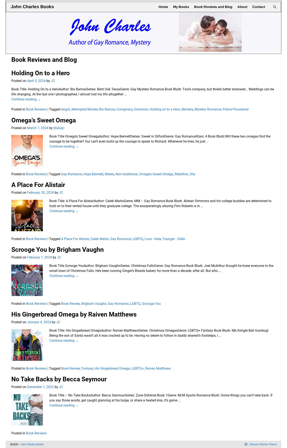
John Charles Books (32, 6)
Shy (192, 174)
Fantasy (87, 368)
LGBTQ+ (137, 368)
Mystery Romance (208, 109)
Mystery (187, 109)
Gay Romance (71, 174)
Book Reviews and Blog (213, 7)
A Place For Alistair (38, 184)
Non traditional (127, 174)
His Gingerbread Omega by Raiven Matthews (74, 314)
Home (163, 7)
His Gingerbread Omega (112, 368)
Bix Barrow (107, 109)
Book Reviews (36, 109)
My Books (181, 7)
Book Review (70, 304)
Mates (109, 174)
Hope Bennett (93, 174)
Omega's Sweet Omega (156, 174)
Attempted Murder (84, 109)
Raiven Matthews (158, 368)
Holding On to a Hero (40, 73)
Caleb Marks (99, 239)
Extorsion (141, 109)
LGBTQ (138, 239)
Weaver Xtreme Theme (263, 444)
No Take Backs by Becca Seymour (59, 379)
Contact (258, 7)
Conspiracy (124, 109)
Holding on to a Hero (165, 109)
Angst (65, 109)
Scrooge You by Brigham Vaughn (57, 249)
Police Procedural (236, 109)
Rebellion (181, 174)
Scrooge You (151, 304)
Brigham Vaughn (93, 304)
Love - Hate (153, 239)
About (242, 7)
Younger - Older (174, 239)
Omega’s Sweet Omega (43, 120)
